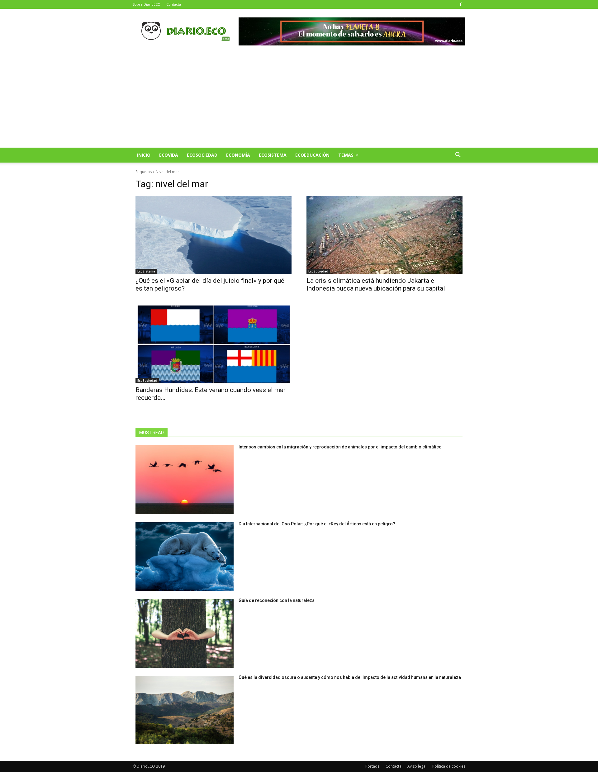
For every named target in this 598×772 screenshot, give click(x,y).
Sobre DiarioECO (146, 4)
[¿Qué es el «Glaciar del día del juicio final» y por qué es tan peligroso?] (213, 235)
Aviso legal (416, 766)
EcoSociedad (202, 155)
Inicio (143, 155)
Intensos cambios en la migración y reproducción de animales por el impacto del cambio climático (340, 446)
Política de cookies (448, 766)
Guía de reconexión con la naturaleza (277, 600)
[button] (457, 156)
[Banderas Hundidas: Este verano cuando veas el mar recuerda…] (213, 344)
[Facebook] (460, 4)
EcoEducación (312, 155)
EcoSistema (273, 155)
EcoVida (168, 155)
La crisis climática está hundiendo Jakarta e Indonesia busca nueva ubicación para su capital (375, 284)
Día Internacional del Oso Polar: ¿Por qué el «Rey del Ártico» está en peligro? (317, 523)
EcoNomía (238, 155)
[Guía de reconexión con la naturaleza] (184, 633)
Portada (372, 766)
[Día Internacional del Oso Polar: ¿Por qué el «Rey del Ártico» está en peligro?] (184, 556)
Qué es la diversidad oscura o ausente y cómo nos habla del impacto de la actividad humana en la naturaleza (350, 677)
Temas (346, 155)
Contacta (173, 4)
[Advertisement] (299, 100)
